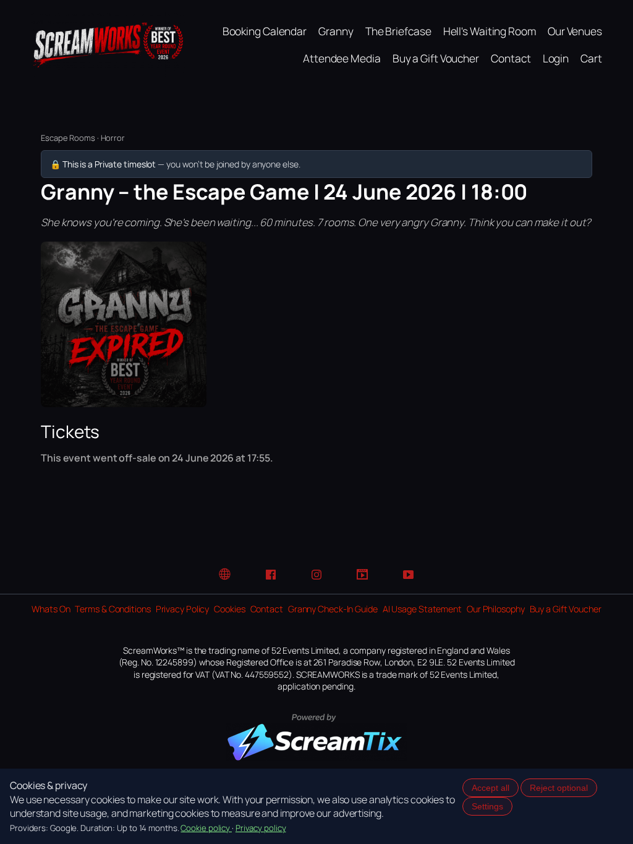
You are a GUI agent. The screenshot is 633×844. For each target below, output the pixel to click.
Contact (510, 58)
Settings (487, 806)
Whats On (51, 609)
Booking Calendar (265, 30)
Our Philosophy (496, 609)
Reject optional (559, 788)
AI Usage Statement (422, 609)
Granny (335, 30)
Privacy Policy (183, 609)
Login (556, 58)
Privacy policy (261, 827)
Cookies (229, 609)
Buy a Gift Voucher (436, 58)
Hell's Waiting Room (489, 30)
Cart (591, 58)
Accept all (490, 788)
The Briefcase (398, 30)
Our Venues (575, 30)
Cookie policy (206, 827)
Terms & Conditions (112, 609)
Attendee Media (342, 58)
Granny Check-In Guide (333, 609)
